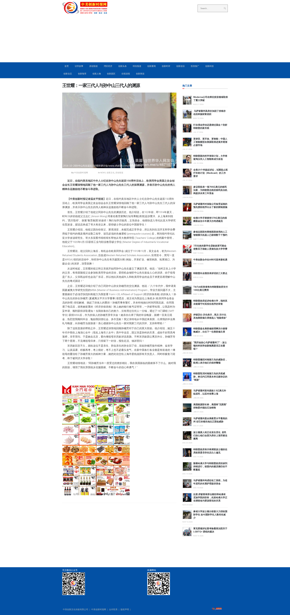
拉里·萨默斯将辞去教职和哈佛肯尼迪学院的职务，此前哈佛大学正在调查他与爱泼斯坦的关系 (210, 497)
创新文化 (110, 172)
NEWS (103, 172)
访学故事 (79, 66)
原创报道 (93, 66)
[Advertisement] (145, 39)
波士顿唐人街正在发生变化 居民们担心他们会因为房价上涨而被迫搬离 (210, 435)
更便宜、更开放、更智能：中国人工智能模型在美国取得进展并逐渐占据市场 (210, 142)
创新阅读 (140, 73)
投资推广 (195, 66)
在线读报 (125, 73)
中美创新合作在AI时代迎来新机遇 (210, 259)
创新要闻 (151, 66)
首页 (66, 66)
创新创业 (180, 66)
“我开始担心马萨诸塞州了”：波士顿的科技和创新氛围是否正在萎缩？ (210, 345)
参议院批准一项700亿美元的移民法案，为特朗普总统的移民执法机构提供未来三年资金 (210, 190)
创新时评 (166, 66)
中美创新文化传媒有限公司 (75, 609)
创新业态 (67, 73)
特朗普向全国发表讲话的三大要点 (210, 273)
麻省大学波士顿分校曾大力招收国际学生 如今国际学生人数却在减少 (210, 514)
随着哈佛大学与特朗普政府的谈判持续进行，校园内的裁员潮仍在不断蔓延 (210, 466)
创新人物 (96, 73)
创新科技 (209, 66)
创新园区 (111, 73)
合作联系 (113, 609)
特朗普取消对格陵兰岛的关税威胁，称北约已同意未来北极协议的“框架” (210, 376)
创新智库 (82, 73)
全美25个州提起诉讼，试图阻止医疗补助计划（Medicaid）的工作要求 (210, 173)
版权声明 (125, 609)
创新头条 (122, 66)
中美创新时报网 (98, 609)
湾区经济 (108, 66)
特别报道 (137, 66)
